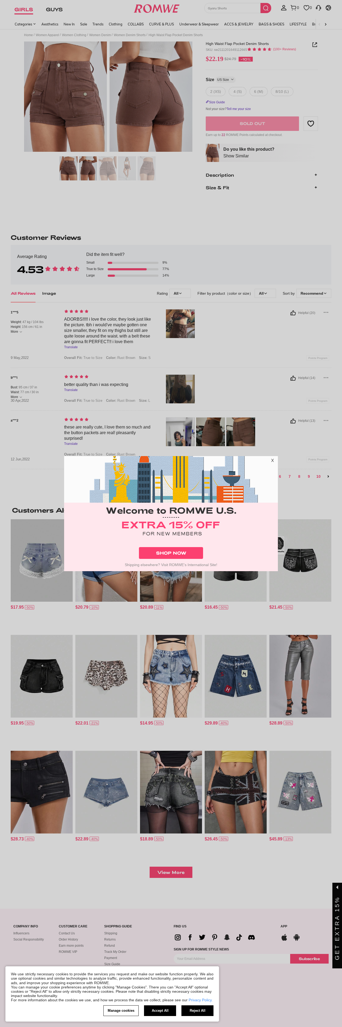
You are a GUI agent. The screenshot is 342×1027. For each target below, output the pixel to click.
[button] (272, 461)
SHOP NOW (171, 552)
